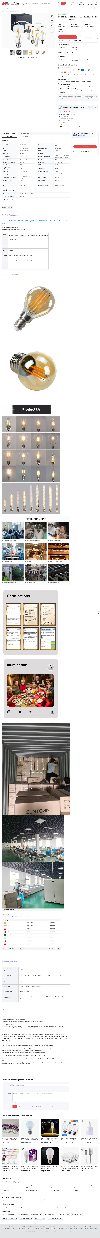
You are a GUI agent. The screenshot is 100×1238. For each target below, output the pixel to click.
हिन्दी (71, 1228)
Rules (97, 8)
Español (18, 1228)
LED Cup (5, 1207)
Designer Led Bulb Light (61, 1207)
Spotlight (23, 1207)
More (3, 1221)
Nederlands (53, 1228)
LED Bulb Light (28, 11)
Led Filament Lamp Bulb (26, 1218)
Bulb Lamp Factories (36, 1214)
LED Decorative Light (31, 1190)
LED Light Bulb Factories (9, 1214)
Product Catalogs (23, 1181)
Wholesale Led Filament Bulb (10, 1218)
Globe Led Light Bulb (40, 1218)
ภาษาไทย (76, 1228)
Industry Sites (60, 1226)
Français (29, 1228)
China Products (19, 1226)
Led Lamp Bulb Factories (50, 1214)
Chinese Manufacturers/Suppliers (31, 1226)
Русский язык (36, 1228)
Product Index (77, 1226)
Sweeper (52, 1185)
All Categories (7, 8)
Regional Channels (68, 1226)
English (13, 1228)
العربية (58, 1228)
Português (24, 1228)
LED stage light (5, 1190)
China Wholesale (43, 1226)
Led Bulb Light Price (47, 1207)
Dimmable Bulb (14, 1207)
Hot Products (12, 1226)
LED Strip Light (29, 1185)
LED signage (29, 1188)
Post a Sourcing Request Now (46, 1106)
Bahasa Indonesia (93, 1228)
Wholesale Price (52, 1226)
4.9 (79, 135)
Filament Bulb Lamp (77, 1214)
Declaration (66, 1231)
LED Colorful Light (54, 1190)
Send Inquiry (67, 37)
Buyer (64, 8)
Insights (89, 1226)
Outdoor (76, 1190)
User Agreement (58, 1231)
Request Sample (84, 40)
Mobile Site (84, 1226)
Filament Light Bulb (64, 1214)
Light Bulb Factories (23, 1214)
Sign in (96, 4)
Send (15, 1106)
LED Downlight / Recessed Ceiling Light (83, 1185)
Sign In (60, 126)
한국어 (62, 1228)
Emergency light (78, 1188)
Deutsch (47, 1228)
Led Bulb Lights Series (33, 1207)
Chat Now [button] (89, 37)
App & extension (80, 8)
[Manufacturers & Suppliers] (10, 3)
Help (71, 8)
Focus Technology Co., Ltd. (40, 1231)
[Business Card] (96, 140)
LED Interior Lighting (19, 11)
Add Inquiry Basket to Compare (28, 57)
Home (3, 11)
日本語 (67, 1228)
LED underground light (55, 1188)
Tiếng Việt (86, 1228)
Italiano (42, 1228)
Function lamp (5, 1185)
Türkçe (80, 1228)
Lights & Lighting (9, 11)
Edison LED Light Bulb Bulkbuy (55, 1218)
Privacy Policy (73, 1231)
